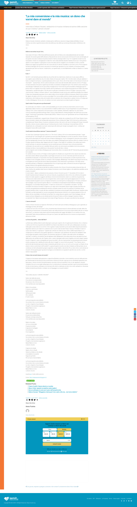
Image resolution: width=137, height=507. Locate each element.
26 (92, 144)
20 (95, 141)
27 (95, 144)
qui (31, 374)
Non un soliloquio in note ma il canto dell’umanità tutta (45, 390)
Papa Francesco (28, 2)
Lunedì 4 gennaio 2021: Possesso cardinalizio (28, 7)
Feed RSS (101, 153)
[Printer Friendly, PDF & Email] (31, 381)
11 (108, 135)
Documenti (55, 2)
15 (100, 138)
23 (103, 141)
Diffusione (98, 498)
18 (108, 138)
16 (103, 138)
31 (105, 144)
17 (105, 138)
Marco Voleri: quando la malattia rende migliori (43, 388)
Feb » (95, 147)
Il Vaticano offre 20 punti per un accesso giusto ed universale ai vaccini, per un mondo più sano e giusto (100, 158)
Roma (36, 2)
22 (100, 141)
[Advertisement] (56, 473)
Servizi (110, 498)
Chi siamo (89, 498)
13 (95, 138)
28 (98, 144)
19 (92, 141)
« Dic (92, 147)
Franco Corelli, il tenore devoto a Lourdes (41, 386)
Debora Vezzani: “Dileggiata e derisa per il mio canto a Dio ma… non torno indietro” (53, 392)
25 (108, 141)
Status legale (116, 498)
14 (98, 138)
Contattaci (129, 498)
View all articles (30, 415)
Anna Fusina (42, 32)
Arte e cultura (51, 32)
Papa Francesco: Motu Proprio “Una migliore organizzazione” (65, 7)
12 (92, 138)
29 (100, 144)
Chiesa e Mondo (45, 2)
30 (103, 144)
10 (105, 135)
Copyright (123, 498)
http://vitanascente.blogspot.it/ (38, 377)
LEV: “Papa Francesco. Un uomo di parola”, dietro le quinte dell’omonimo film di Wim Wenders (100, 175)
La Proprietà (105, 498)
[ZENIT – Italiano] (13, 3)
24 (105, 141)
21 (98, 141)
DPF (94, 498)
